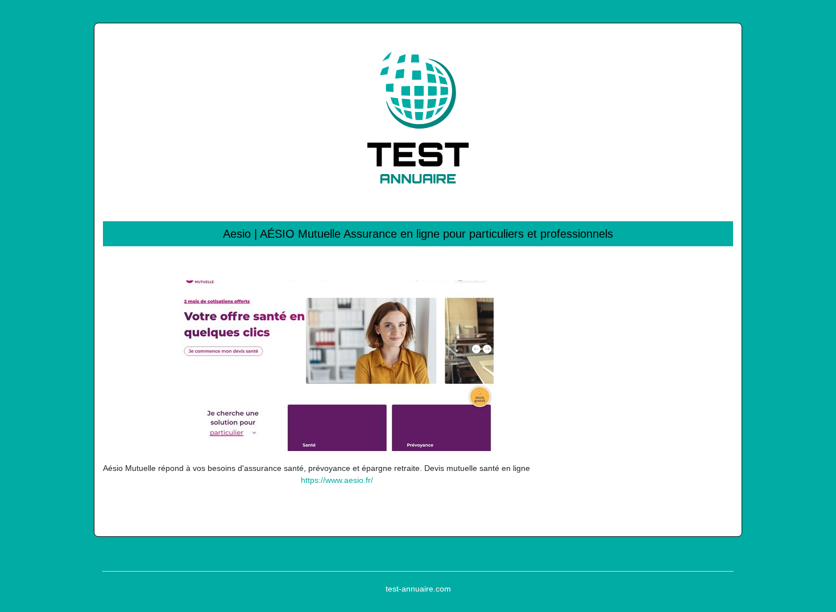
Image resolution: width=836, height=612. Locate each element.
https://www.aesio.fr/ (337, 480)
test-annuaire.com (418, 588)
